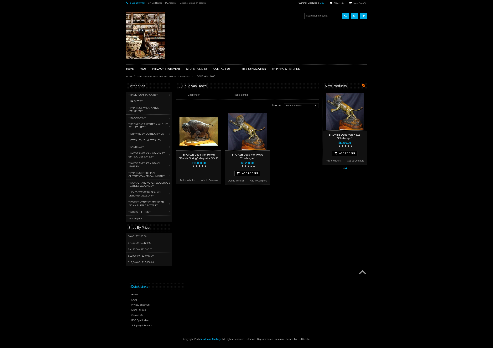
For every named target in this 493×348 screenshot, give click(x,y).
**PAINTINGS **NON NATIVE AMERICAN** (143, 110)
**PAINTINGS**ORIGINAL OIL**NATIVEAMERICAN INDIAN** (146, 175)
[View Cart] (363, 16)
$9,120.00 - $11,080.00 (140, 249)
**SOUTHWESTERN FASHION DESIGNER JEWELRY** (144, 194)
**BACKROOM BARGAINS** (143, 95)
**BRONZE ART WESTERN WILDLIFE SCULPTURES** (163, 76)
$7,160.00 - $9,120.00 (139, 243)
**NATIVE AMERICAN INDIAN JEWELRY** (144, 165)
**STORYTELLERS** (139, 212)
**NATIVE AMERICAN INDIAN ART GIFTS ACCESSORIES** (146, 155)
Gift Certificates (155, 3)
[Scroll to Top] (362, 272)
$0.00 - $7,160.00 (137, 236)
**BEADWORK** (137, 117)
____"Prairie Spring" (237, 94)
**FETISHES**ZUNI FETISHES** (145, 140)
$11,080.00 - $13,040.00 (141, 255)
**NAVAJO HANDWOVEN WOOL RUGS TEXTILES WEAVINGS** (149, 184)
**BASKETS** (135, 101)
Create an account (197, 3)
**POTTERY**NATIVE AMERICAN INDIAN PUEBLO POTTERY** (146, 204)
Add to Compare (209, 180)
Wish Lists (339, 3)
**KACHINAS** (136, 147)
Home (129, 76)
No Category (135, 218)
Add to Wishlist (187, 180)
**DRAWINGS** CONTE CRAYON (146, 134)
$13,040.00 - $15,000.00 (141, 262)
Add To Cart (249, 173)
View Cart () (360, 3)
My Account (170, 3)
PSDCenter (304, 339)
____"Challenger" (190, 94)
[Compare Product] (354, 16)
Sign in (183, 3)
